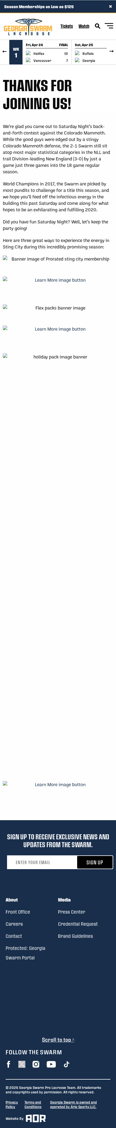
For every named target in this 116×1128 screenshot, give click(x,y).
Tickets (67, 26)
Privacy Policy (12, 1104)
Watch (84, 26)
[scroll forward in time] (111, 52)
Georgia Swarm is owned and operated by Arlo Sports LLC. (73, 1104)
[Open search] (98, 26)
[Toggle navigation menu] (109, 26)
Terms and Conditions (32, 1104)
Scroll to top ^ (58, 1039)
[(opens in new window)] (58, 287)
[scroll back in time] (4, 52)
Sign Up (94, 862)
